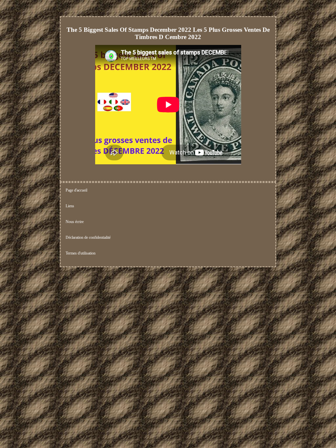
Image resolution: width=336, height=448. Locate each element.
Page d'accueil (76, 190)
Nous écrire (75, 221)
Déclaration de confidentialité (88, 237)
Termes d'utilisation (80, 253)
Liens (70, 206)
